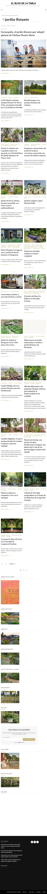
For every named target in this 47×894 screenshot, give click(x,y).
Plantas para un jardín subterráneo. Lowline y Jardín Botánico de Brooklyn (33, 344)
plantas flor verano (29, 246)
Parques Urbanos (40, 336)
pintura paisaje (36, 293)
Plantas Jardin (39, 246)
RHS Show (14, 337)
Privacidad (38, 892)
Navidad (31, 490)
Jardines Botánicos (34, 489)
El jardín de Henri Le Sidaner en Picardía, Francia (32, 298)
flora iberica (27, 245)
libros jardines (16, 247)
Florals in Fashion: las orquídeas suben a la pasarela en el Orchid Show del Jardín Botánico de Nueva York (12, 153)
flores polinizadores (37, 245)
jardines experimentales (13, 246)
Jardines (10, 97)
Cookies (44, 892)
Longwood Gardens (16, 535)
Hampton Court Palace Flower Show (10, 337)
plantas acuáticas (36, 436)
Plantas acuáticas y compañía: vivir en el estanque (9, 495)
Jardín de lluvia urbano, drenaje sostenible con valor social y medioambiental (10, 204)
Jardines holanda (5, 291)
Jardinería (26, 144)
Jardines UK (33, 145)
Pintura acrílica (37, 197)
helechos (26, 489)
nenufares (3, 489)
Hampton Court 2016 (6, 336)
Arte (25, 197)
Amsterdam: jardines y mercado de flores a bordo (11, 295)
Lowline (26, 336)
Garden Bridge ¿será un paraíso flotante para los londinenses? (10, 388)
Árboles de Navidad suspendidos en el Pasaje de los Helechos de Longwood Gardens (35, 496)
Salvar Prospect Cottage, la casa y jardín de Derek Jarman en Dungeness (11, 252)
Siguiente (11, 564)
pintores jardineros (34, 292)
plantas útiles (27, 437)
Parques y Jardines (28, 337)
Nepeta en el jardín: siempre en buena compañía (32, 253)
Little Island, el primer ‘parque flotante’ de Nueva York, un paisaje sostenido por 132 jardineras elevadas (11, 104)
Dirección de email (6, 737)
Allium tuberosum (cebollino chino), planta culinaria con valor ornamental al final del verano (10, 846)
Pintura (30, 197)
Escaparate (3, 245)
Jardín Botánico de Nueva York (8, 145)
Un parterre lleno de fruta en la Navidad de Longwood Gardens (11, 541)
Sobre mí (25, 892)
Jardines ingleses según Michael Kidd (33, 202)
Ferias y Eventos (5, 144)
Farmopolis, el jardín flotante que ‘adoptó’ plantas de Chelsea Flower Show (23, 33)
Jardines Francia (34, 97)
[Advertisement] (23, 803)
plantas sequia (36, 248)
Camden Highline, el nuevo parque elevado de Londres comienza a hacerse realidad (12, 442)
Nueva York (32, 336)
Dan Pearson (4, 383)
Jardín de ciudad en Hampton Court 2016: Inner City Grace (9, 342)
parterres (8, 536)
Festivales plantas (14, 144)
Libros (9, 247)
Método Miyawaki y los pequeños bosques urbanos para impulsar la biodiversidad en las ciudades (34, 391)
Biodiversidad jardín (29, 382)
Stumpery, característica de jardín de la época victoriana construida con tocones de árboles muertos (35, 152)
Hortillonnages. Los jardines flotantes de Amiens (32, 102)
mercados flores (15, 291)
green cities (4, 97)
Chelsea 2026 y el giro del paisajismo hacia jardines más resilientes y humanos (10, 860)
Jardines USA (16, 97)
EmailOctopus (22, 742)
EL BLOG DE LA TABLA (23, 3)
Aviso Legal (31, 892)
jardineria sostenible (13, 197)
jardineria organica (36, 144)
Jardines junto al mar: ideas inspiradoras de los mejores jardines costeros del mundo (11, 856)
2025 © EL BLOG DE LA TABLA (14, 892)
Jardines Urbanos (18, 383)
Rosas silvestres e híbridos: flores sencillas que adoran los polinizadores (11, 851)
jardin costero (11, 245)
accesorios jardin (28, 435)
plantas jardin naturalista (31, 247)
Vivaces (43, 248)
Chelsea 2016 (4, 29)
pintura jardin (27, 293)
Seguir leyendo (4, 73)
